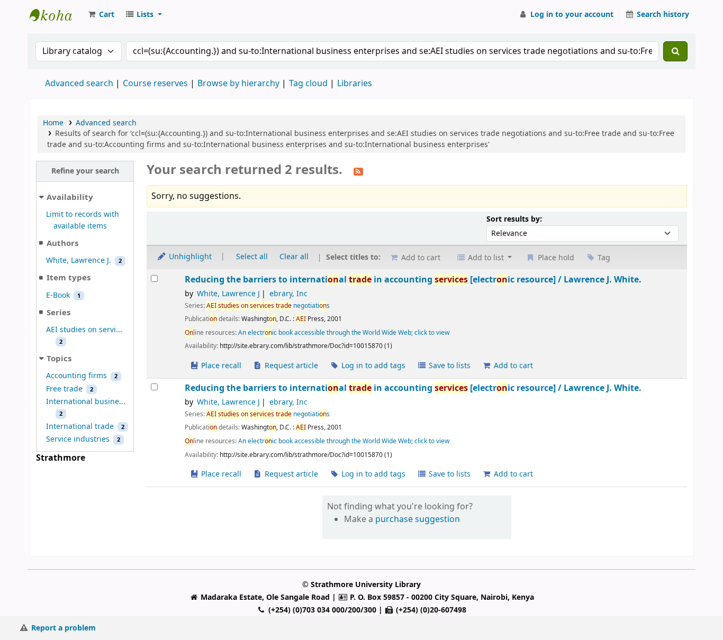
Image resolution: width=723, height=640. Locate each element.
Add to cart (512, 365)
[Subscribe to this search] (358, 171)
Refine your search (85, 171)
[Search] (675, 51)
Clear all (294, 256)
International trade (80, 426)
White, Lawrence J (228, 293)
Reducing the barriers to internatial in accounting (413, 280)
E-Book (58, 295)
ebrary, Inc (288, 293)
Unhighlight (189, 256)
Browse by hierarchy (238, 83)
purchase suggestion (417, 519)
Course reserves (155, 83)
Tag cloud (308, 83)
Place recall (220, 365)
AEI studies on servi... (84, 329)
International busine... (85, 401)
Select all (252, 256)
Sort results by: (514, 219)
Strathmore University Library (56, 14)
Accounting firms (76, 375)
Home (53, 123)
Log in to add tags (372, 365)
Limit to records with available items (82, 220)
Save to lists (449, 365)
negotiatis (268, 305)
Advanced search (79, 83)
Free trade (64, 389)
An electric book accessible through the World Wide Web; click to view (343, 332)
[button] (101, 15)
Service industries (78, 439)
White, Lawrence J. (78, 260)
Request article (290, 365)
